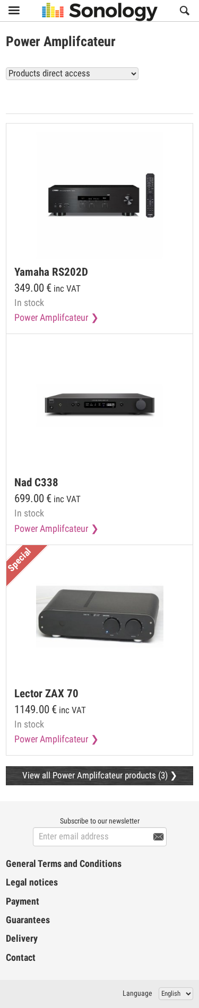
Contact (21, 957)
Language (137, 993)
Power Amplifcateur (51, 317)
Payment (22, 901)
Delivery (22, 938)
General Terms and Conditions (64, 863)
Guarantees (28, 920)
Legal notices (32, 882)
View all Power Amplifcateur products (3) (111, 97)
